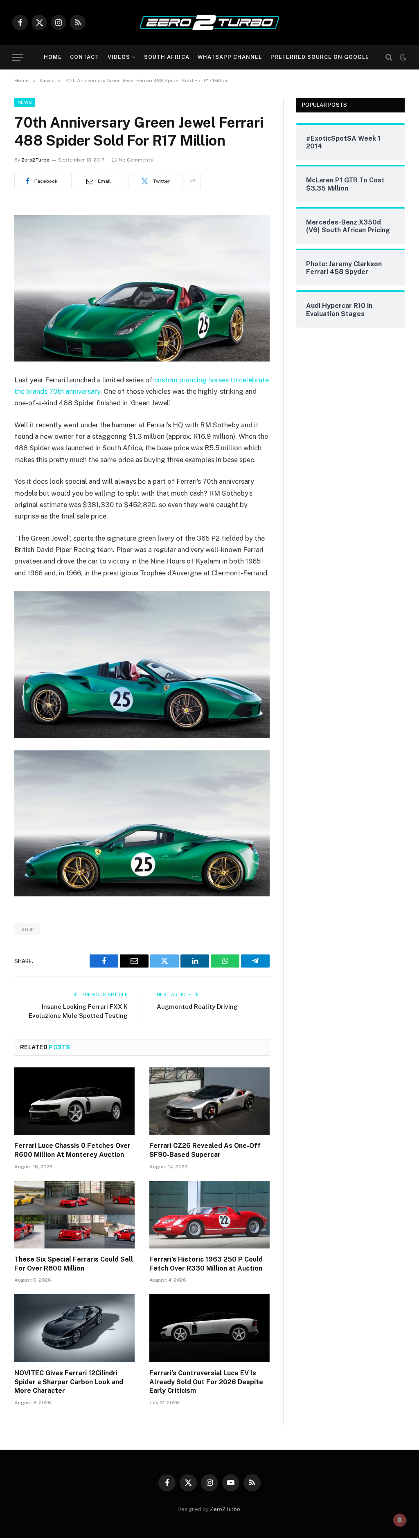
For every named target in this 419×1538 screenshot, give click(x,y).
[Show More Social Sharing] (192, 181)
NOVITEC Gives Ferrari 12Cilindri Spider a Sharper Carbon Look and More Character (68, 1382)
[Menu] (17, 57)
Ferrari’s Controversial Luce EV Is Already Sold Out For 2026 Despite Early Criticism (206, 1382)
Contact (84, 57)
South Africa (166, 57)
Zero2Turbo (35, 160)
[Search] (389, 57)
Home (53, 57)
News (25, 102)
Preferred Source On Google (319, 57)
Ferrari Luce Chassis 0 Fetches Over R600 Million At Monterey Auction (72, 1150)
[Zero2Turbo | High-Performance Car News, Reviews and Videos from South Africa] (209, 22)
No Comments (136, 160)
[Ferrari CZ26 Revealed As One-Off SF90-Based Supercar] (209, 1101)
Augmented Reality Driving (197, 1006)
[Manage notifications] (399, 1520)
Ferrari (27, 929)
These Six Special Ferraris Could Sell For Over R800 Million (73, 1263)
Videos (119, 57)
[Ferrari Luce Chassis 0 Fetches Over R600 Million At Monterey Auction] (74, 1101)
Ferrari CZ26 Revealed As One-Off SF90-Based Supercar (205, 1150)
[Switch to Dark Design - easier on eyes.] (402, 57)
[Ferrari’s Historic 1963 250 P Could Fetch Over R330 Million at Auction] (209, 1214)
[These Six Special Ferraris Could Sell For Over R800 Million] (74, 1214)
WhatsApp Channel (230, 57)
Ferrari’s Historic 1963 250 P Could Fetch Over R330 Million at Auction (206, 1263)
